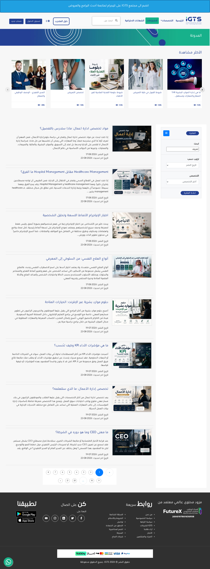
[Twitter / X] (72, 518)
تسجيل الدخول (33, 21)
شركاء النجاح (117, 537)
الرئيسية (179, 20)
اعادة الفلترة (190, 193)
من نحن (148, 515)
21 (67, 481)
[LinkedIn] (63, 518)
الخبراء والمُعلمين (144, 537)
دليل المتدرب (61, 21)
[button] (166, 133)
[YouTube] (46, 518)
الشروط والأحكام (115, 518)
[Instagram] (55, 518)
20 (75, 481)
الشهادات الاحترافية (134, 20)
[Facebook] (81, 518)
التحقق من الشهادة (114, 526)
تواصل (120, 522)
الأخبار (149, 533)
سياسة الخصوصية (144, 518)
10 (92, 481)
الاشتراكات (152, 20)
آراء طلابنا (148, 529)
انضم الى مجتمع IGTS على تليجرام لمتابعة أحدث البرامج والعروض (108, 5)
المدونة (120, 533)
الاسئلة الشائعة (116, 515)
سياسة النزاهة (146, 522)
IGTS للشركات (146, 526)
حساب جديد (16, 21)
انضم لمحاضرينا (116, 529)
